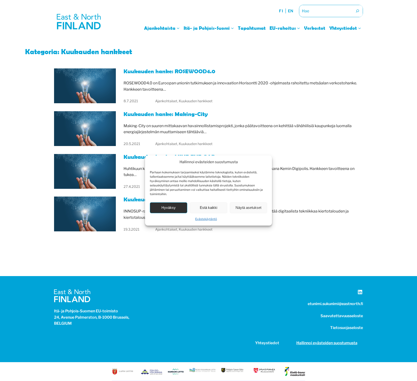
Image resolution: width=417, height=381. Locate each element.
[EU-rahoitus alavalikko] (298, 27)
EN (290, 11)
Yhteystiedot (267, 343)
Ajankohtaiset (166, 101)
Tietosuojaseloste (346, 327)
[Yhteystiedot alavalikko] (359, 27)
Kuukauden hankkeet (196, 101)
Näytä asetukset (248, 207)
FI (281, 11)
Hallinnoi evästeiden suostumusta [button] (326, 343)
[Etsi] (357, 11)
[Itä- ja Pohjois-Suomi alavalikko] (232, 27)
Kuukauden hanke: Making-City (166, 114)
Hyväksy (168, 207)
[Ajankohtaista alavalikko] (178, 27)
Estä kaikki (208, 207)
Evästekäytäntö (206, 219)
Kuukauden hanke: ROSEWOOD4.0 (169, 71)
